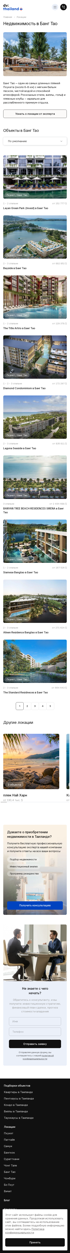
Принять (35, 1242)
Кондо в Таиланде (16, 1105)
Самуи (8, 1146)
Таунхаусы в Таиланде (19, 1117)
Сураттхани (11, 1159)
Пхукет (8, 1133)
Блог (7, 1200)
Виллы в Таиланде (16, 1111)
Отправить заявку (35, 1044)
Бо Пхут (9, 1184)
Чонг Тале (10, 1165)
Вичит (8, 1191)
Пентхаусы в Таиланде (19, 1098)
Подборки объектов (17, 1085)
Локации (21, 17)
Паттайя (9, 1139)
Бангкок (9, 1152)
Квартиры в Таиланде (18, 1092)
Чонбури (9, 1178)
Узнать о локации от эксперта (35, 113)
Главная (7, 17)
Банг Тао (9, 1171)
